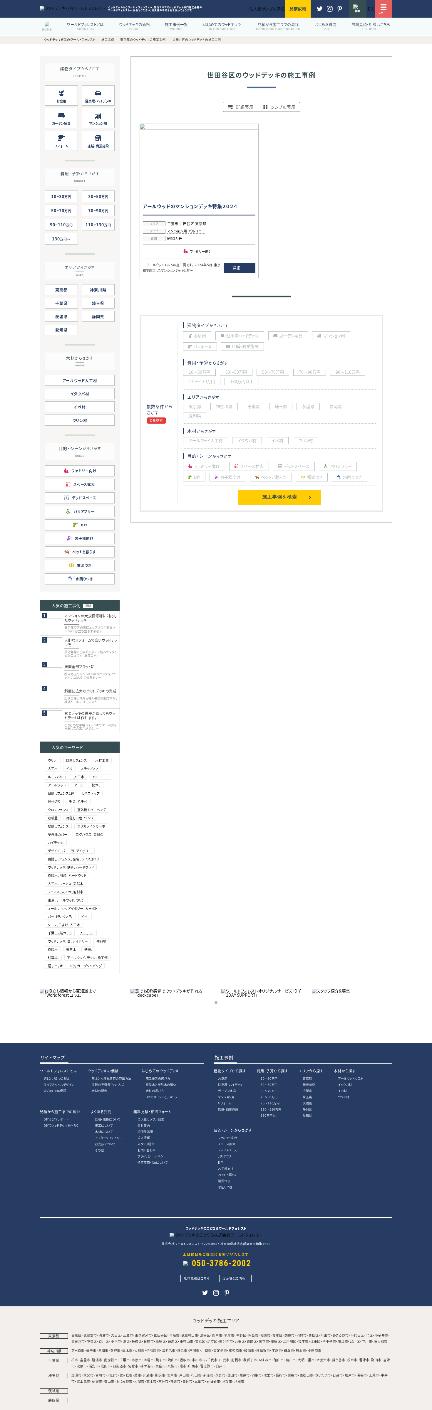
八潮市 (239, 1381)
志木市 (151, 1381)
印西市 (193, 1366)
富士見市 (83, 1381)
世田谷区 (186, 224)
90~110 (61, 225)
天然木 (71, 949)
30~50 (98, 196)
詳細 (236, 267)
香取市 (185, 1359)
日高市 (338, 1375)
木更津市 (323, 1359)
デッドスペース (227, 1150)
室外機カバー (58, 834)
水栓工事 (102, 760)
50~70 (61, 210)
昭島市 (253, 1335)
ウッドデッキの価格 (103, 1070)
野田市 (376, 1359)
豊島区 (314, 1335)
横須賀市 (263, 1350)
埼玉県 (98, 303)
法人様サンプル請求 (151, 1119)
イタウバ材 (80, 393)
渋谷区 (205, 1335)
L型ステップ (91, 793)
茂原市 (82, 1366)
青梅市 (174, 1335)
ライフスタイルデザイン (59, 1084)
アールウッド (57, 785)
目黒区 (76, 1335)
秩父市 (88, 1375)
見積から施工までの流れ (60, 1111)
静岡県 (98, 316)
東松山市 (306, 1375)
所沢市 (160, 1375)
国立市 (264, 1341)
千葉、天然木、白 (60, 933)
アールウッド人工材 (79, 380)
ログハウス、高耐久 (89, 834)
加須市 (76, 1375)
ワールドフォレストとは (58, 1070)
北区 (369, 1335)
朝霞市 (97, 1381)
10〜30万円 (269, 1078)
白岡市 (187, 1381)
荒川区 (104, 1341)
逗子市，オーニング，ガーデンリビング (75, 965)
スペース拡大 (226, 1144)
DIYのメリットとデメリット (163, 1097)
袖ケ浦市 (146, 1366)
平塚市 (277, 1350)
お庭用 (222, 1078)
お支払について (105, 1144)
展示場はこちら (233, 1278)
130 (59, 239)
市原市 (137, 1359)
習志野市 (207, 1366)
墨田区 (276, 1341)
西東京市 (78, 1341)
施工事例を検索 (279, 496)
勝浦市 (97, 1359)
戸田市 (184, 1375)
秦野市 (115, 1350)
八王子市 (329, 1341)
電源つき (224, 1181)
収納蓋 (53, 818)
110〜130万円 (271, 1109)
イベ (69, 768)
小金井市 (381, 1335)
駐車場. (53, 957)
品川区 (355, 1341)
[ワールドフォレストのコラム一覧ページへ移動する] (80, 995)
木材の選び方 (155, 1091)
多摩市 (229, 1335)
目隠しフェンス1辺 (61, 793)
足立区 (212, 1341)
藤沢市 (301, 1350)
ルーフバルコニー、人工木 (66, 776)
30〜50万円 (269, 1084)
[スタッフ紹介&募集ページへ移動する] (331, 991)
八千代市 (210, 1359)
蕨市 (137, 1375)
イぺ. (84, 916)
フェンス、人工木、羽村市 (65, 892)
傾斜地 (101, 941)
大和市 (139, 1350)
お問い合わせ (147, 1150)
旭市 (183, 1366)
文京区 (200, 1341)
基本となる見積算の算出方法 (111, 1078)
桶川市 (175, 1381)
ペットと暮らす (227, 1175)
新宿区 (161, 1341)
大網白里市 (306, 1359)
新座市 (208, 1375)
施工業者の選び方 (158, 1078)
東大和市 (381, 1341)
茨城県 (61, 316)
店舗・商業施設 (228, 1109)
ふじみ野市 (124, 1381)
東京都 (200, 224)
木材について (104, 1131)
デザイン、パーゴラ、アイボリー (70, 850)
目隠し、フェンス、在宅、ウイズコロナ (74, 859)
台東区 (240, 1341)
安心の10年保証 (55, 1091)
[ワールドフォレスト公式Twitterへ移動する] (319, 11)
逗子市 (91, 1350)
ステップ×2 (89, 768)
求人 (370, 9)
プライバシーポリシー (152, 1156)
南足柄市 (220, 1350)
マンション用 (177, 231)
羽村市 (302, 1335)
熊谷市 (245, 1375)
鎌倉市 (289, 1350)
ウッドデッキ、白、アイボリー (68, 941)
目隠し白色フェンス (80, 818)
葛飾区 (252, 1341)
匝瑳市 (149, 1359)
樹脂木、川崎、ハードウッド (67, 875)
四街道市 (119, 1366)
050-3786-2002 (221, 1263)
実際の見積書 (108, 1084)
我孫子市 (250, 1359)
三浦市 (103, 1350)
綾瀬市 (249, 1350)
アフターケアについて (109, 1138)
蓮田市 (232, 1375)
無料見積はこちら (197, 1278)
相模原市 (235, 1350)
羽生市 (257, 1375)
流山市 (173, 1359)
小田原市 (315, 1350)
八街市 (173, 1366)
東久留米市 (143, 1335)
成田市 (106, 1366)
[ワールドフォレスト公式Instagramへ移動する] (339, 11)
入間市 (139, 1381)
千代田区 (357, 1335)
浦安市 (94, 1366)
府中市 (217, 1335)
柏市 (74, 1359)
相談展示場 (145, 1131)
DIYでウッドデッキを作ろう (61, 1125)
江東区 (315, 1341)
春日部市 (213, 1381)
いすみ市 (265, 1359)
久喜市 (220, 1375)
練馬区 (173, 1341)
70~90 (98, 210)
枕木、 (96, 785)
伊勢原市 (153, 1350)
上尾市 (374, 1375)
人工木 (53, 768)
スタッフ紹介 (146, 1144)
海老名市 (168, 1350)
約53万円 (175, 239)
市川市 (197, 1359)
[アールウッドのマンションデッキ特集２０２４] (199, 128)
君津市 (364, 1359)
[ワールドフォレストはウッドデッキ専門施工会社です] (72, 8)
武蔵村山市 (189, 1335)
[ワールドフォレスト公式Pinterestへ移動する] (329, 11)
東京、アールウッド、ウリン (66, 900)
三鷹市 (172, 224)
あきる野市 (341, 1335)
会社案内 (144, 1125)
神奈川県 (98, 289)
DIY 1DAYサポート (56, 1119)
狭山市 (109, 1381)
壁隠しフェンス (58, 826)
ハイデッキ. (56, 842)
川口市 (113, 1375)
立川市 (367, 1341)
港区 (126, 1341)
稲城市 (265, 1335)
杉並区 (277, 1335)
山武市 (224, 1359)
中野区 (241, 1335)
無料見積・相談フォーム (152, 1111)
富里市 (85, 1359)
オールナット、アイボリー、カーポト (73, 908)
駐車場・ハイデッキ (230, 1084)
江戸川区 (290, 1341)
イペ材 (80, 407)
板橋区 (137, 1341)
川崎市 (206, 1350)
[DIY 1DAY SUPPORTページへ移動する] (261, 995)
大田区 (116, 1335)
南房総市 (111, 1359)
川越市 (148, 1375)
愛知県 (61, 329)
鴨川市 (291, 1359)
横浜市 (182, 1350)
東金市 (160, 1366)
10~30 (61, 196)
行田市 (196, 1375)
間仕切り (54, 801)
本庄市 (163, 1381)
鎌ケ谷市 (338, 1359)
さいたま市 (323, 1375)
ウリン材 (80, 420)
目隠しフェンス (76, 760)
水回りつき (225, 1187)
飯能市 (281, 1375)
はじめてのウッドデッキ (161, 1070)
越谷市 (293, 1375)
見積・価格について (107, 1119)
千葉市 (125, 1359)
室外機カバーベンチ (91, 809)
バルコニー (197, 231)
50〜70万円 (269, 1091)
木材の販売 (99, 1091)
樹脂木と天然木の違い (161, 1084)
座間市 (194, 1350)
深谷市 (362, 1375)
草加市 (227, 1381)
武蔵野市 (90, 1335)
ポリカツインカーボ (91, 826)
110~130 (98, 225)
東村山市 (186, 1341)
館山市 (279, 1359)
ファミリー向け (227, 1138)
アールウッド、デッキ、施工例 (87, 957)
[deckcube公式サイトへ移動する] (170, 995)
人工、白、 (87, 933)
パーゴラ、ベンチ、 (60, 916)
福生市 (303, 1341)
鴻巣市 (269, 1375)
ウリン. (53, 760)
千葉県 (61, 303)
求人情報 (144, 1138)
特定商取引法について (153, 1162)
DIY (220, 1162)
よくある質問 (101, 1111)
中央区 (92, 1341)
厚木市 (127, 1350)
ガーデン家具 (227, 1091)
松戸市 (352, 1359)
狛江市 (343, 1341)
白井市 (221, 1366)
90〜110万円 (270, 1103)
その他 (99, 1150)
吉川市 (101, 1375)
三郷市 (200, 1381)
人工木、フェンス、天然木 (65, 883)
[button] (216, 1002)
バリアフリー (226, 1156)
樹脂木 (53, 949)
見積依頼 (297, 8)
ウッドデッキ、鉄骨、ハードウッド (71, 867)
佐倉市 (133, 1366)
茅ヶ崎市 (77, 1350)
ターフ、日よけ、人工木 (64, 924)
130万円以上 (270, 1115)
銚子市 (161, 1359)
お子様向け (226, 1168)
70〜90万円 (269, 1097)
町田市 (326, 1335)
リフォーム (225, 1103)
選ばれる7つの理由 (57, 1078)
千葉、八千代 (78, 801)
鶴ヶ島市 (126, 1375)
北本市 (172, 1375)
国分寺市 (226, 1341)
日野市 (149, 1341)
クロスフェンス (58, 809)
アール (78, 785)
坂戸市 (350, 1375)
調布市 (289, 1335)
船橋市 (236, 1359)
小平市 (116, 1341)
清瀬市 (104, 1335)
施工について (104, 1125)
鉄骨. (88, 949)
